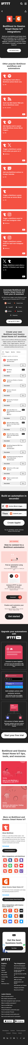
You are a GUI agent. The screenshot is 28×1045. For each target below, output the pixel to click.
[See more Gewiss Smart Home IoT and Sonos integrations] (18, 916)
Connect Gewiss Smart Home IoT (14, 899)
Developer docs (5, 983)
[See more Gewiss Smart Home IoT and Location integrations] (7, 916)
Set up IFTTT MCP (14, 321)
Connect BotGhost (10, 850)
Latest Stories (6, 994)
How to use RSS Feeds (7, 1005)
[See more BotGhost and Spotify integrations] (7, 865)
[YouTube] (14, 1038)
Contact (8, 1033)
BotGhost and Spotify (19, 977)
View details (7, 365)
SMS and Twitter (18, 979)
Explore (4, 963)
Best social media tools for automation (10, 1016)
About (20, 1033)
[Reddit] (24, 1038)
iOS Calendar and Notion (20, 968)
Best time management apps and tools (10, 1000)
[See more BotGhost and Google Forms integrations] (18, 860)
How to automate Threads (7, 1012)
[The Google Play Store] (19, 1021)
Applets (3, 970)
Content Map (4, 976)
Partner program (21, 1030)
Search (3, 979)
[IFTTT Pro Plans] (23, 370)
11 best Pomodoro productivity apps (10, 1009)
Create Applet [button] (14, 523)
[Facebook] (4, 1038)
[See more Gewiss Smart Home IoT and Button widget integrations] (7, 910)
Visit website (5, 846)
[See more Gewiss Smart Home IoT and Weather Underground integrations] (18, 910)
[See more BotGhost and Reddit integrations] (7, 871)
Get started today (14, 50)
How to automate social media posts (10, 1014)
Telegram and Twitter (19, 987)
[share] (26, 11)
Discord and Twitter (19, 989)
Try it (23, 365)
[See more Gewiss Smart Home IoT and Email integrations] (7, 921)
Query (9, 371)
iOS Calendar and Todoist (20, 985)
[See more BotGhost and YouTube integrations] (18, 865)
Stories (3, 968)
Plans (2, 981)
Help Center (4, 974)
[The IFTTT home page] (5, 3)
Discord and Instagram (19, 965)
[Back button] (2, 11)
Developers (6, 1030)
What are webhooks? (6, 1007)
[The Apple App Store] (8, 1021)
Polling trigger (11, 361)
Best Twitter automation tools (8, 998)
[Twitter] (17, 1038)
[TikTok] (20, 1038)
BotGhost (8, 26)
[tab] (2, 352)
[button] (26, 4)
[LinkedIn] (7, 1038)
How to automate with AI (7, 996)
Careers (12, 1030)
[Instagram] (10, 1038)
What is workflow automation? (8, 1003)
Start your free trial (14, 735)
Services (3, 965)
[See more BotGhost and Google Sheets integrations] (7, 860)
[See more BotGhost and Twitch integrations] (18, 871)
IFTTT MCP (4, 972)
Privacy (14, 1033)
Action (9, 381)
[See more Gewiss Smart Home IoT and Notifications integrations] (18, 921)
